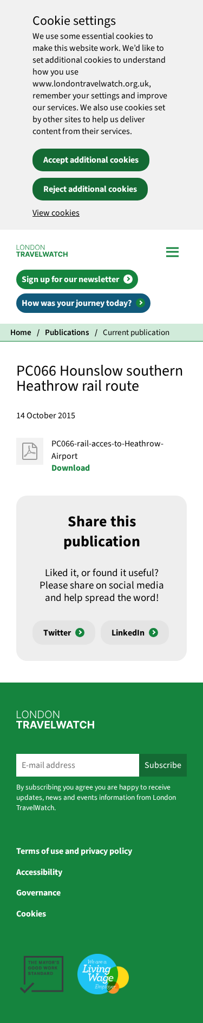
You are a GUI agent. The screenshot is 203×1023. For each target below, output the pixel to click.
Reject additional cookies (90, 189)
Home (20, 332)
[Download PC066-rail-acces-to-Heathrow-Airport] (29, 451)
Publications (67, 332)
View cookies (56, 213)
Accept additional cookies (91, 160)
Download (70, 468)
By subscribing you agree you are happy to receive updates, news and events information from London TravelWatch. (96, 797)
